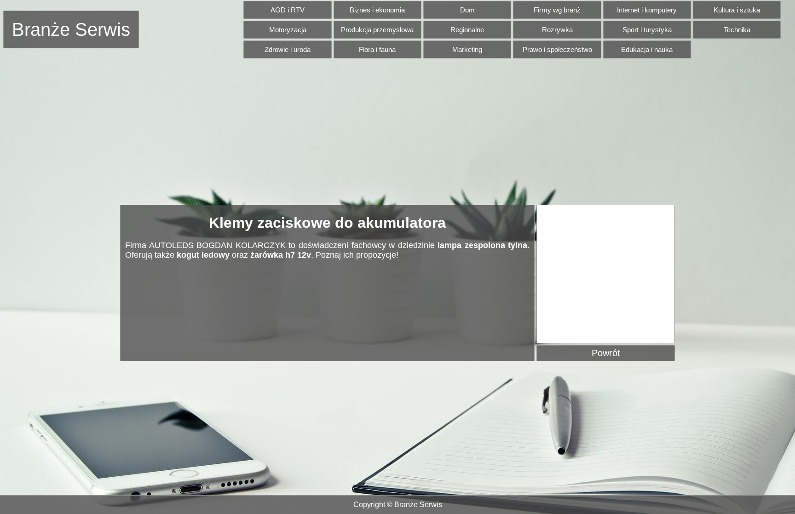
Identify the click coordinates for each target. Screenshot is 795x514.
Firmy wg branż (557, 10)
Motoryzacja (287, 30)
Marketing (467, 49)
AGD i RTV (288, 10)
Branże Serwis (71, 29)
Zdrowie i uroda (288, 49)
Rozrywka (557, 30)
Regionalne (467, 30)
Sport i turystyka (647, 30)
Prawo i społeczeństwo (557, 49)
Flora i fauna (377, 49)
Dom (467, 10)
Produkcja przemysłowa (377, 30)
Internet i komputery (647, 10)
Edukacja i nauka (647, 49)
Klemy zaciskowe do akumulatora (327, 222)
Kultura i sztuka (737, 10)
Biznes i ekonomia (377, 10)
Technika (737, 30)
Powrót (606, 353)
